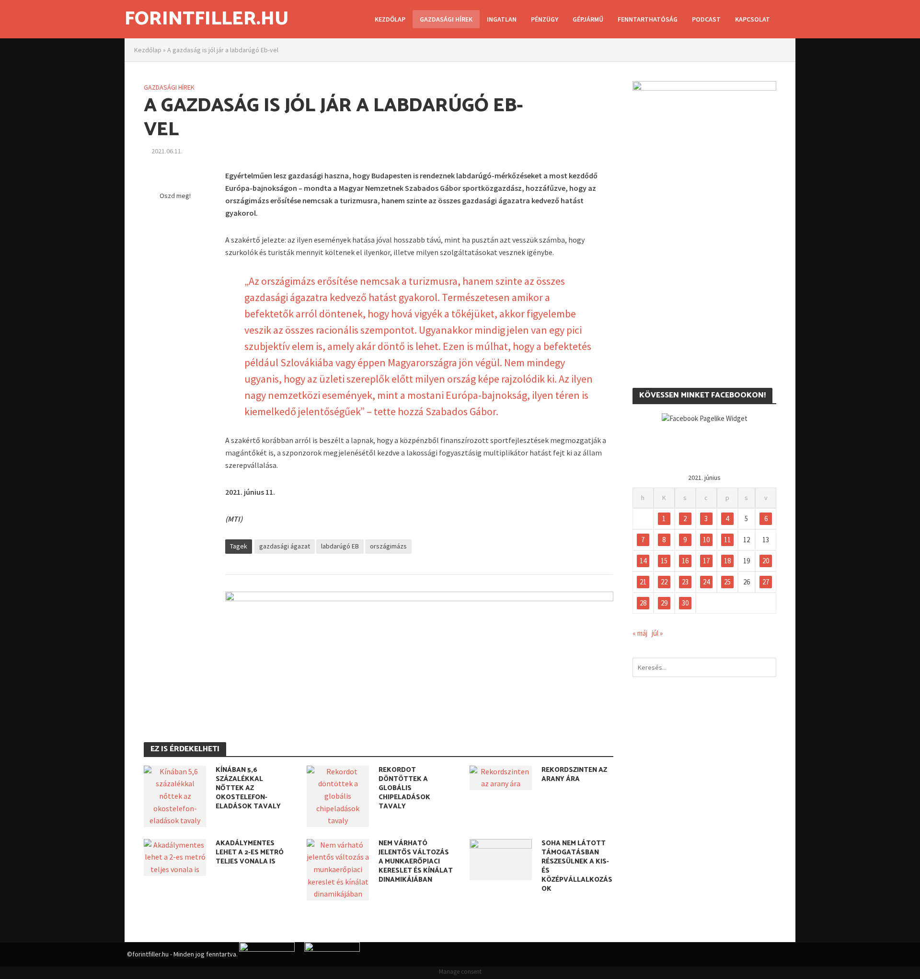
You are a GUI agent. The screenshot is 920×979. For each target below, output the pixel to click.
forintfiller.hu (206, 19)
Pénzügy (544, 19)
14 (643, 560)
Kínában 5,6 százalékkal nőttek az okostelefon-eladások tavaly (248, 788)
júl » (657, 633)
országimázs (388, 546)
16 (685, 560)
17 (706, 560)
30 (685, 602)
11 (727, 539)
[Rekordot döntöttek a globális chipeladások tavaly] (338, 795)
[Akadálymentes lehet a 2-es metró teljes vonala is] (175, 856)
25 (727, 581)
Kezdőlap (390, 19)
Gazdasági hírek (446, 19)
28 (643, 602)
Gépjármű (588, 19)
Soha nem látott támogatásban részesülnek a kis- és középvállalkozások (576, 866)
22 (664, 581)
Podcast (706, 19)
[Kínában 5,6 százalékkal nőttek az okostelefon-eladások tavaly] (175, 795)
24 (706, 581)
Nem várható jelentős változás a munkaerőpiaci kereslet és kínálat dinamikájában (416, 862)
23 (685, 581)
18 (727, 560)
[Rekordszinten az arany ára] (501, 776)
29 (664, 602)
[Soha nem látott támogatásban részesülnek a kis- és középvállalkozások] (501, 858)
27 (765, 581)
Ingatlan (502, 19)
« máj (639, 633)
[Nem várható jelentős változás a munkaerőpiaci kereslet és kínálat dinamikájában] (338, 869)
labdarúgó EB (340, 546)
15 (664, 560)
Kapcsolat (752, 19)
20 (765, 560)
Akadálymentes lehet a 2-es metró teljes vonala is (250, 852)
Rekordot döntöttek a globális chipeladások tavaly (404, 788)
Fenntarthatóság (648, 19)
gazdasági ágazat (284, 546)
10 (706, 539)
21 (643, 581)
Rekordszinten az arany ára (574, 775)
